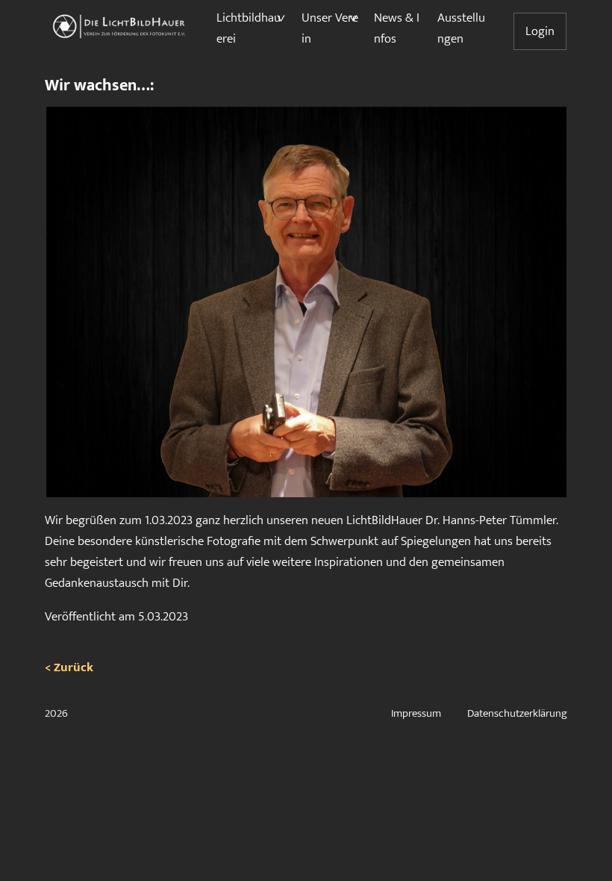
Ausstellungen (461, 28)
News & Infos (396, 28)
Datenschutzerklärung (517, 713)
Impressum (416, 713)
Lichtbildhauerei (248, 28)
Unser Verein (330, 28)
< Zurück (69, 667)
